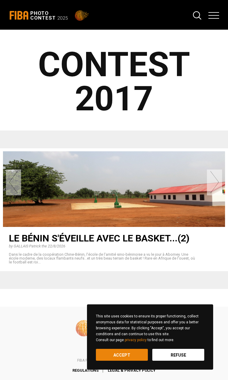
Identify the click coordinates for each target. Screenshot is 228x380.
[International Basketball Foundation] (82, 15)
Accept (121, 355)
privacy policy (136, 340)
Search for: (197, 15)
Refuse (178, 355)
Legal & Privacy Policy (132, 370)
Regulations (85, 370)
